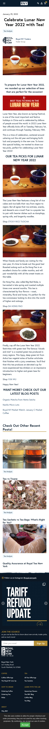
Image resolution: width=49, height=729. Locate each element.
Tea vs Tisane (10, 478)
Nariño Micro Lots (11, 404)
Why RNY (4, 711)
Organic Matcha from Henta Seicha (19, 399)
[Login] (42, 3)
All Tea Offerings (30, 678)
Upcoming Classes (30, 691)
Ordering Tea (5, 694)
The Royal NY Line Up (8, 681)
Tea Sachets (28, 681)
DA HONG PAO (15, 306)
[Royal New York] (24, 3)
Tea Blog (27, 701)
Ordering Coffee (7, 691)
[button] (3, 603)
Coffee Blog (28, 697)
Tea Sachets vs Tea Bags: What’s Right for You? (24, 521)
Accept (25, 724)
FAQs (3, 697)
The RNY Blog (29, 694)
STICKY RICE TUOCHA (18, 221)
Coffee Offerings (7, 678)
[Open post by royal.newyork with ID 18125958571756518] (24, 603)
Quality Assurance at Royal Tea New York (23, 565)
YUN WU (12, 379)
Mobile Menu (7, 3)
